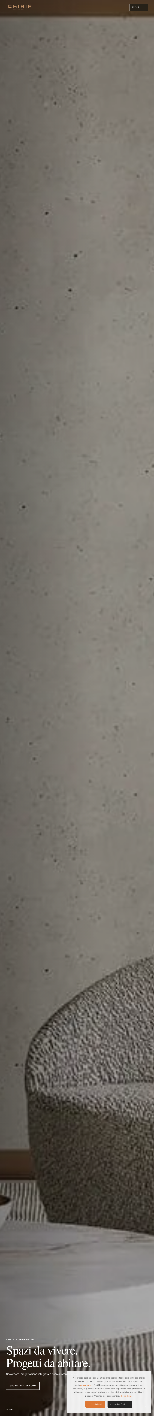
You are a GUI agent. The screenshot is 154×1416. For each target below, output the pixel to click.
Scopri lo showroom (23, 1386)
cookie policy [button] (86, 1385)
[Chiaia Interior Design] (20, 7)
